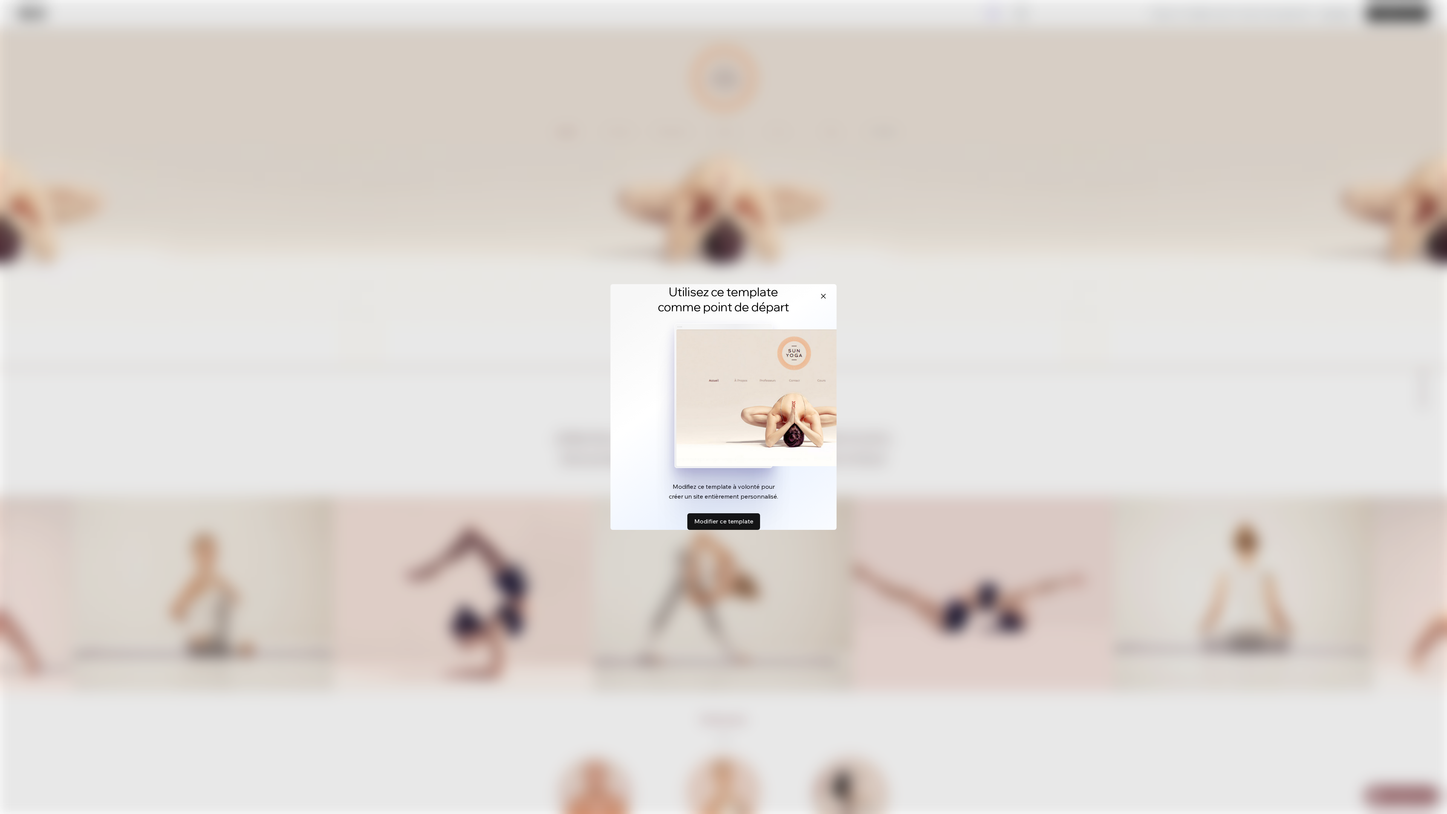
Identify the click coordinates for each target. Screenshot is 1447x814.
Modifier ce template (723, 521)
